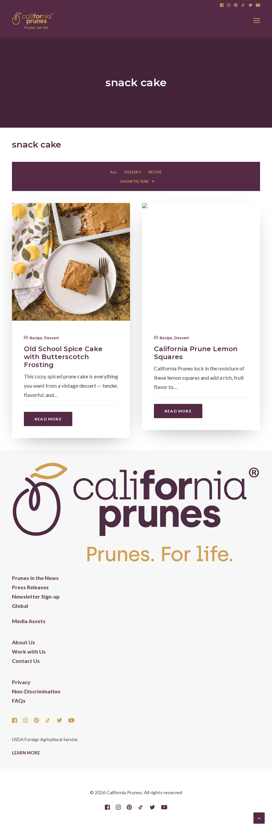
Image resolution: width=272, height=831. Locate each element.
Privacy (21, 682)
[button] (221, 5)
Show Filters (134, 181)
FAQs (19, 700)
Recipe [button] (155, 172)
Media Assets (28, 621)
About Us (23, 642)
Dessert (51, 337)
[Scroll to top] (259, 817)
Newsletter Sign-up (36, 596)
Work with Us (29, 651)
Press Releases (30, 587)
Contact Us (26, 661)
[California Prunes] (32, 20)
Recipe (36, 337)
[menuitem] (221, 5)
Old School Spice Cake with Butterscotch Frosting (63, 357)
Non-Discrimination (36, 691)
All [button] (113, 172)
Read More (48, 418)
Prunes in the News (35, 578)
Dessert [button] (133, 172)
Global (20, 606)
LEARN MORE (26, 752)
